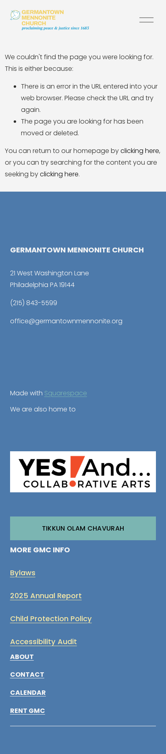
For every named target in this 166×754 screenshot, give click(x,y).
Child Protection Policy (51, 619)
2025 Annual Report (46, 596)
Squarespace (65, 393)
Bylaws (22, 573)
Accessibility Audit (43, 641)
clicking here (139, 150)
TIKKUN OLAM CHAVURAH (83, 528)
